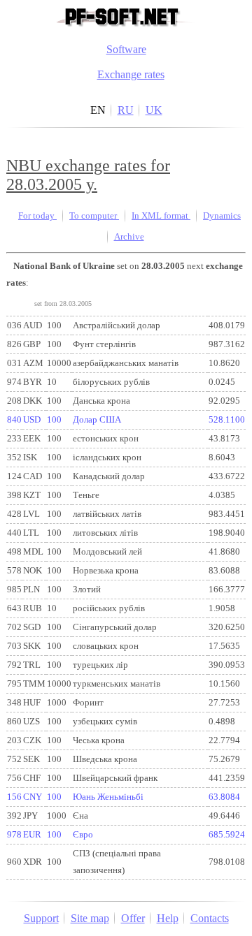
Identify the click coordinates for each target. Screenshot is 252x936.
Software (126, 49)
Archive (129, 237)
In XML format (161, 216)
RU (126, 110)
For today (37, 216)
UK (154, 110)
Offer (133, 918)
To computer (94, 216)
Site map (90, 918)
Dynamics (222, 216)
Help (167, 918)
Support (41, 918)
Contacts (209, 918)
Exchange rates (130, 74)
